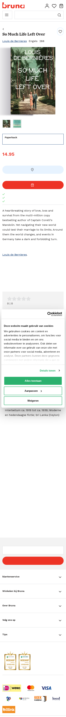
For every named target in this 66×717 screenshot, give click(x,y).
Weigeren (33, 400)
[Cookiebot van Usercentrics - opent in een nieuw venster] (47, 314)
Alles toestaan (33, 380)
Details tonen (48, 370)
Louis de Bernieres (14, 41)
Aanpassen (31, 390)
